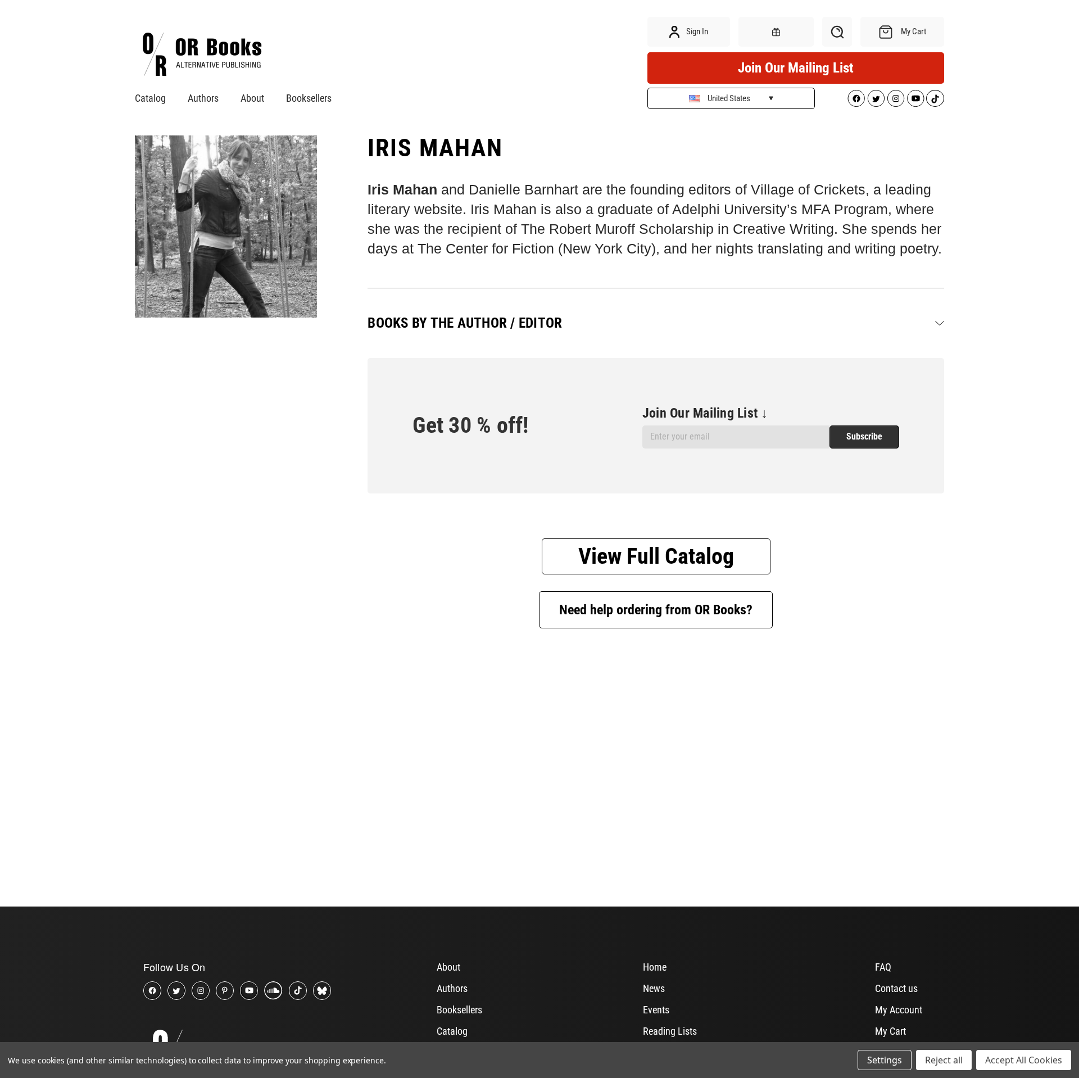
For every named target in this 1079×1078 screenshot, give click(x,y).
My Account (898, 1010)
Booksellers (309, 98)
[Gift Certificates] (776, 32)
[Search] (837, 32)
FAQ (883, 967)
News (654, 988)
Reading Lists (670, 1031)
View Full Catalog (656, 556)
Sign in (696, 31)
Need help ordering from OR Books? (655, 610)
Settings (884, 1060)
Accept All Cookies (1023, 1060)
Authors (203, 98)
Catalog (150, 98)
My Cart (890, 1031)
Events (656, 1010)
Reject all (944, 1060)
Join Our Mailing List (796, 68)
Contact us (896, 988)
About (252, 98)
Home (655, 967)
